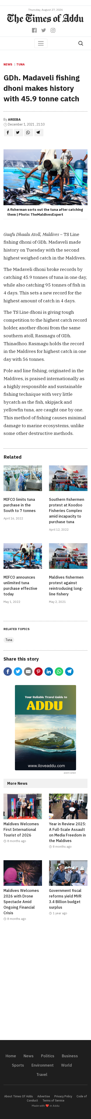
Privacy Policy (63, 1096)
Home (11, 1056)
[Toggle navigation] (40, 43)
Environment (43, 1065)
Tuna (20, 64)
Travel (41, 1074)
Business (70, 1056)
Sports (18, 1065)
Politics (47, 1056)
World (66, 1065)
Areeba (14, 119)
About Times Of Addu (18, 1096)
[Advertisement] (45, 983)
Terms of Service (53, 1100)
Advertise (43, 1096)
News (8, 64)
